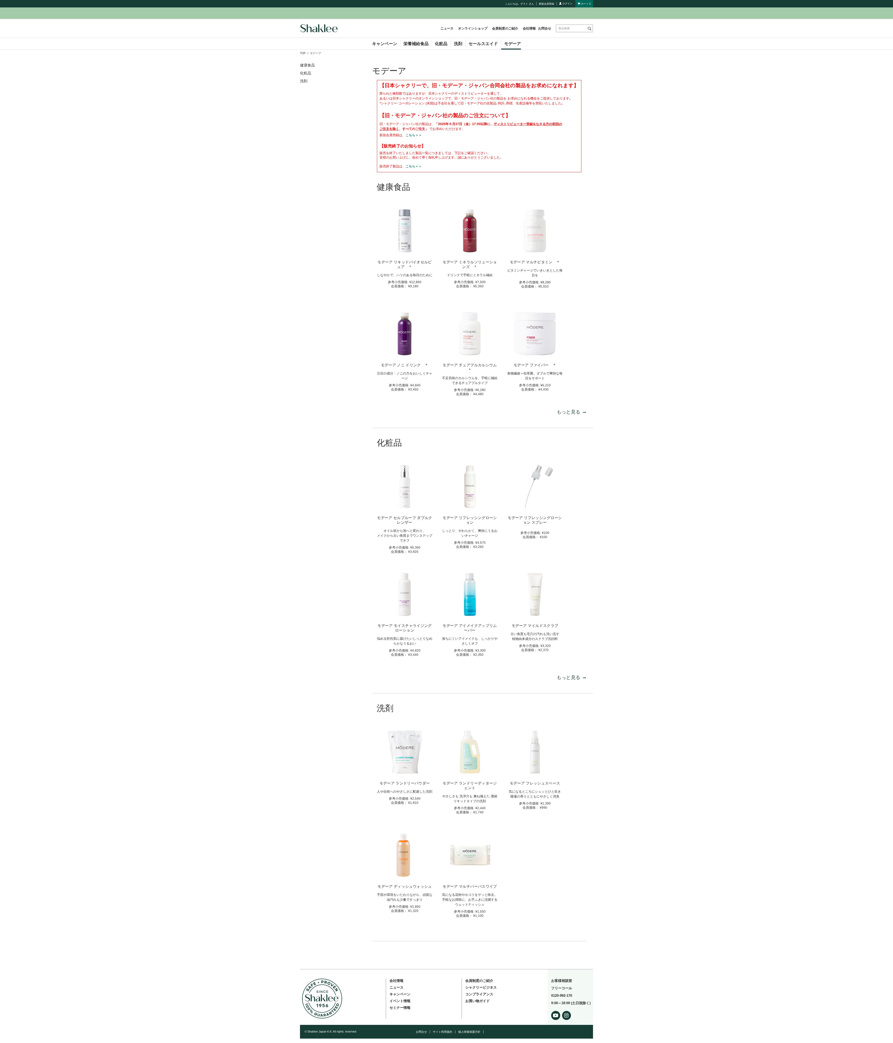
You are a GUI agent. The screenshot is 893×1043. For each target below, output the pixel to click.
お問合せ (544, 28)
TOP (303, 53)
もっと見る (568, 411)
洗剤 (458, 43)
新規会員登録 (546, 3)
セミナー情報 (400, 1008)
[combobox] (571, 28)
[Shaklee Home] (319, 28)
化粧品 (441, 43)
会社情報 (529, 28)
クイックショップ (404, 250)
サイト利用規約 (442, 1031)
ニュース (446, 28)
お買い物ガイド (477, 1001)
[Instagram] (566, 1014)
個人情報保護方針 (469, 1031)
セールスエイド (483, 43)
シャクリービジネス (481, 987)
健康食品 (307, 65)
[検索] (589, 28)
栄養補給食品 (416, 43)
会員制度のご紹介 (505, 28)
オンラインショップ (472, 28)
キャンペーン (384, 43)
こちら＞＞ (414, 135)
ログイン (567, 3)
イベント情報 (400, 1001)
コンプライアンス (479, 994)
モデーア (512, 43)
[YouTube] (555, 1014)
